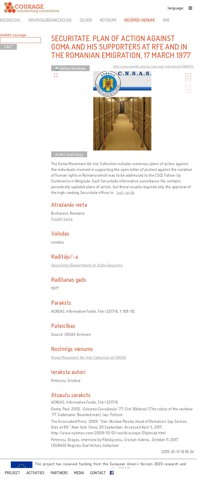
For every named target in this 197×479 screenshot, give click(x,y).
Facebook (113, 473)
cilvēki (86, 20)
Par (166, 20)
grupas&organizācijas (50, 20)
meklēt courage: (13, 34)
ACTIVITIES (35, 473)
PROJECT (12, 473)
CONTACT (98, 473)
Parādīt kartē (62, 219)
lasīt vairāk (126, 192)
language (175, 8)
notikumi (108, 20)
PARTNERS (59, 473)
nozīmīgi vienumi (139, 20)
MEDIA (79, 473)
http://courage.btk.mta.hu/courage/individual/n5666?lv (153, 66)
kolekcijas (10, 20)
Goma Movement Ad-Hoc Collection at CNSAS (88, 357)
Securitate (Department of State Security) (87, 265)
